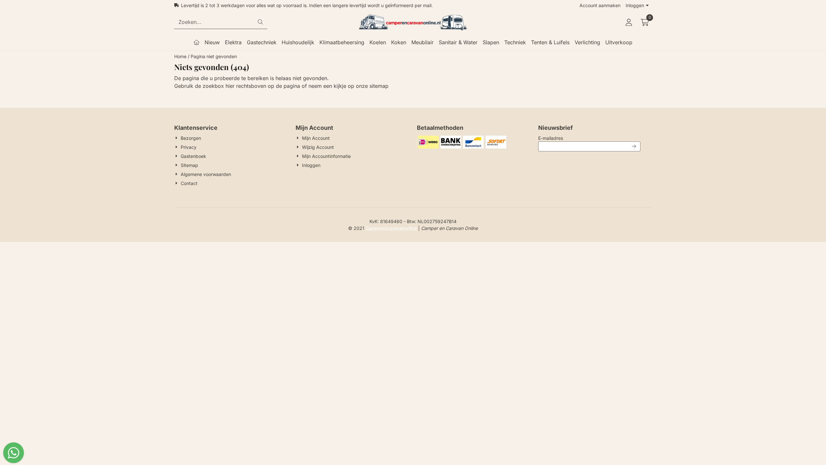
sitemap (378, 86)
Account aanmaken (599, 5)
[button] (629, 22)
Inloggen (635, 5)
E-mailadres (589, 138)
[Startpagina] (196, 42)
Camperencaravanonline (392, 228)
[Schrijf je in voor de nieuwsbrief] (634, 146)
